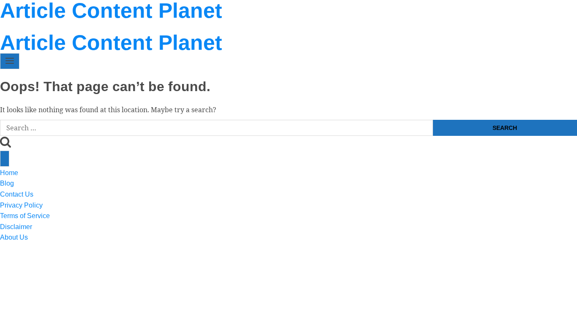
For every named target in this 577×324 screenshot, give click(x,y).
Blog (39, 26)
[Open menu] (9, 61)
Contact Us (79, 26)
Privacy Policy (136, 26)
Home (9, 26)
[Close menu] (4, 159)
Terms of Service (202, 26)
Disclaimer (262, 26)
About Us (308, 26)
